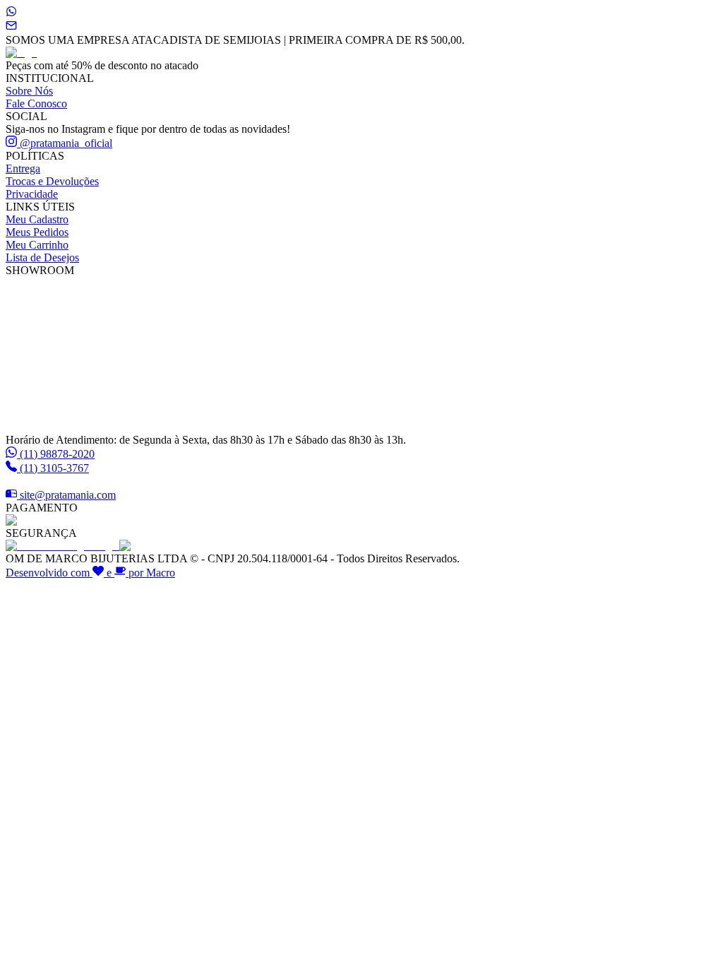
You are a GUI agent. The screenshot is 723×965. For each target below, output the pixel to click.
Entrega (23, 168)
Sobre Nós (29, 91)
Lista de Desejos (42, 257)
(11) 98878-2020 (57, 454)
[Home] (21, 53)
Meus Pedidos (37, 232)
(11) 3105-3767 (54, 468)
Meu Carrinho (37, 245)
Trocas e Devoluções (52, 181)
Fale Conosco (36, 103)
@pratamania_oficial (64, 143)
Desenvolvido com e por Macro (90, 573)
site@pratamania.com (68, 495)
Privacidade (32, 194)
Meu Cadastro (37, 219)
